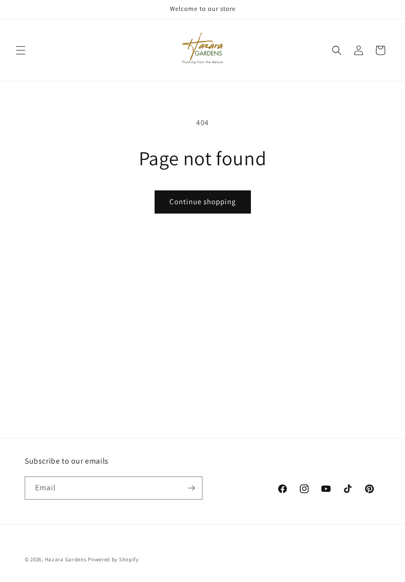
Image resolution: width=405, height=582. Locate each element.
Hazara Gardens (66, 559)
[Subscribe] (191, 488)
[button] (21, 50)
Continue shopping (202, 201)
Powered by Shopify (113, 559)
